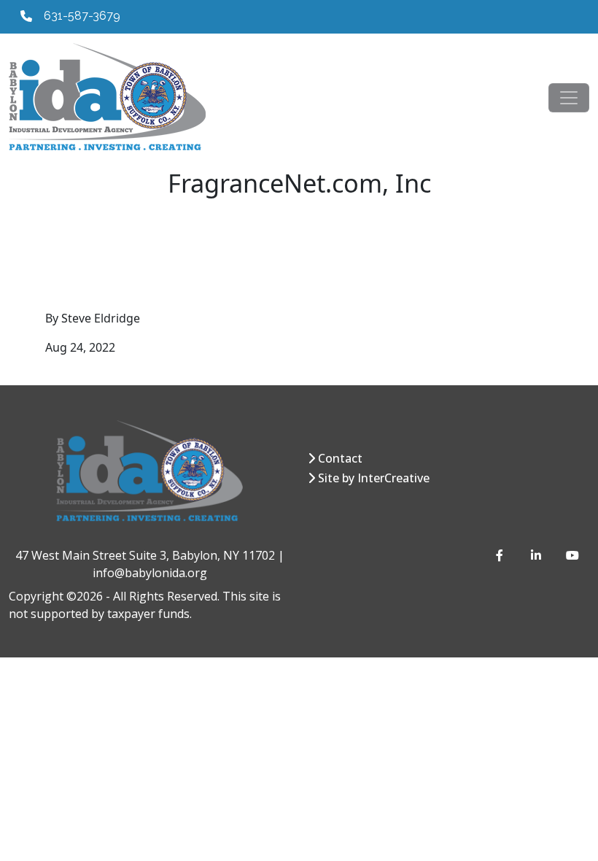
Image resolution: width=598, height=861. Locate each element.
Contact (340, 458)
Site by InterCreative (374, 478)
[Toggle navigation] (568, 97)
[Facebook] (501, 555)
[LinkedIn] (536, 555)
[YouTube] (571, 555)
